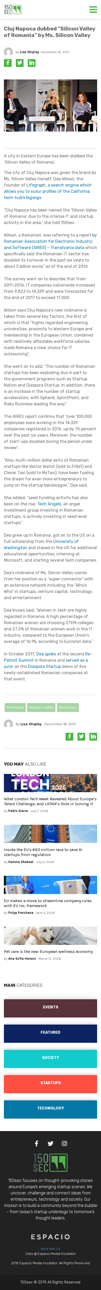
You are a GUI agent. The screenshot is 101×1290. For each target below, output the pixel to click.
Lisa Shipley (29, 52)
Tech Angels (49, 503)
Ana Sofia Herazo (22, 958)
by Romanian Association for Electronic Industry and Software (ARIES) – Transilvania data (50, 241)
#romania (15, 707)
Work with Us (50, 1249)
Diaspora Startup (44, 666)
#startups (68, 707)
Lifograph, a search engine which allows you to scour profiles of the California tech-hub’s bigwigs (48, 191)
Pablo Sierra (18, 811)
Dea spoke (46, 654)
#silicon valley (41, 707)
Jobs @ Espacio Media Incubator (50, 1254)
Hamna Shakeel (20, 862)
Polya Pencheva (20, 913)
